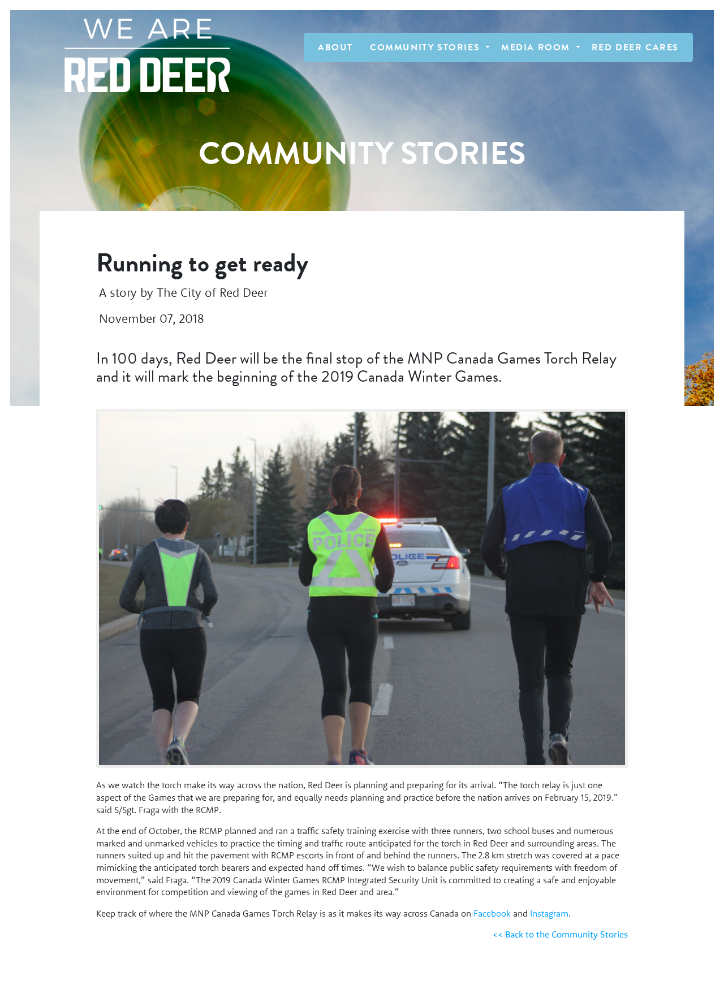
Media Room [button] (537, 47)
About (335, 47)
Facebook (492, 913)
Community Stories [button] (426, 47)
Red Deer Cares (635, 47)
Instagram (549, 913)
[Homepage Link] (141, 55)
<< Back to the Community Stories (560, 934)
